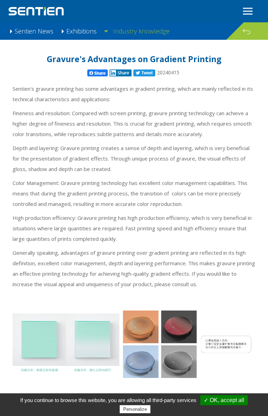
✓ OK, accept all (224, 400)
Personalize (135, 409)
